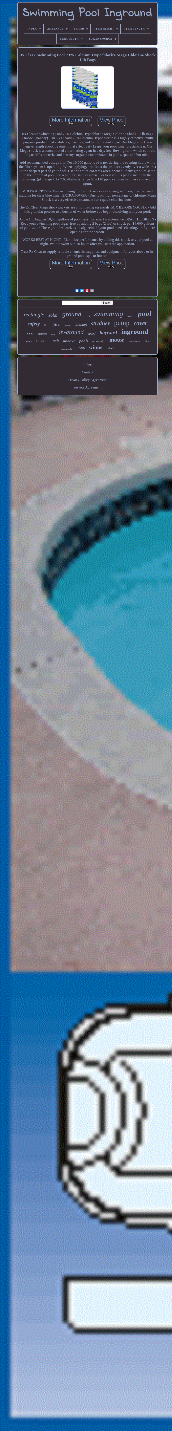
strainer (100, 323)
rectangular (67, 349)
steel (110, 348)
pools (83, 341)
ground (71, 314)
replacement (134, 341)
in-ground (71, 332)
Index (87, 365)
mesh (28, 341)
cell (46, 324)
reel (88, 316)
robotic (68, 325)
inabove (69, 341)
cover (140, 323)
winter (96, 347)
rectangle (34, 315)
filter (56, 324)
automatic (98, 341)
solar (53, 315)
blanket (81, 324)
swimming (108, 314)
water (130, 316)
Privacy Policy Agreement (87, 380)
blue (147, 341)
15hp (81, 348)
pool (144, 314)
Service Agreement (87, 387)
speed (91, 333)
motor (116, 340)
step (53, 334)
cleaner (42, 340)
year (30, 333)
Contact (87, 372)
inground (134, 331)
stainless (42, 333)
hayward (108, 332)
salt (56, 341)
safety (34, 323)
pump (121, 322)
